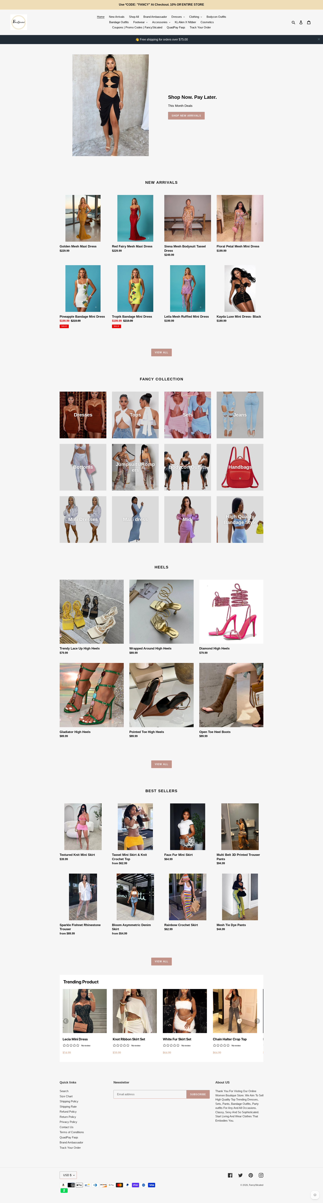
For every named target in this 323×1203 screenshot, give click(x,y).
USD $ (67, 1175)
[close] (319, 39)
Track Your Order (70, 1147)
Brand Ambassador (71, 1142)
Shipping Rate (68, 1106)
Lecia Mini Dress (75, 1039)
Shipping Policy (69, 1101)
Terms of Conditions (72, 1132)
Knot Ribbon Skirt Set (129, 1039)
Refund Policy (68, 1111)
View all (161, 352)
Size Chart (66, 1096)
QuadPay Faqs (69, 1137)
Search (64, 1091)
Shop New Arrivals (186, 115)
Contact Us (66, 1127)
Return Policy (68, 1116)
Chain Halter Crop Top (230, 1039)
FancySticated (256, 1185)
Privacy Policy (68, 1121)
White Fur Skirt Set (177, 1039)
